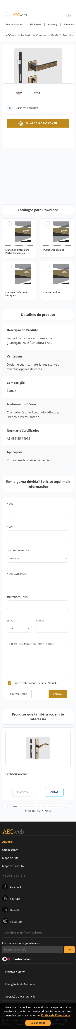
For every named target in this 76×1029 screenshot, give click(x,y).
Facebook (15, 887)
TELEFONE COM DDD (17, 597)
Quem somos (10, 850)
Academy (52, 24)
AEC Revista (35, 24)
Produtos (68, 35)
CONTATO (22, 792)
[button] (5, 806)
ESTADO (11, 620)
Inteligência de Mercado (20, 984)
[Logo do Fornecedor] (19, 92)
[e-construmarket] (16, 959)
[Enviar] (69, 949)
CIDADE (40, 620)
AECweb (11, 35)
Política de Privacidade (55, 1015)
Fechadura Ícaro (16, 774)
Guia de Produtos (14, 24)
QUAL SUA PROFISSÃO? (18, 550)
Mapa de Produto (13, 866)
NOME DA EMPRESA (17, 573)
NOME (10, 503)
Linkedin (15, 910)
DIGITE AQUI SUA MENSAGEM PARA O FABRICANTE (32, 644)
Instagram (16, 921)
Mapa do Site (10, 858)
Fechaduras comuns (33, 35)
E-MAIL (10, 527)
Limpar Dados (19, 694)
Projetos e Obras (15, 972)
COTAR (54, 792)
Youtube (15, 899)
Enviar (57, 694)
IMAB (54, 35)
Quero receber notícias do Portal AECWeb (35, 683)
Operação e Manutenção (20, 996)
